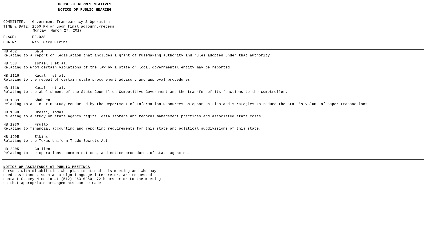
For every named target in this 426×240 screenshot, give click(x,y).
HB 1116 (11, 76)
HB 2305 (11, 149)
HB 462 (10, 52)
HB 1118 (11, 88)
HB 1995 (11, 137)
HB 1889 (11, 100)
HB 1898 (11, 112)
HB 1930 (11, 125)
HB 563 (10, 64)
